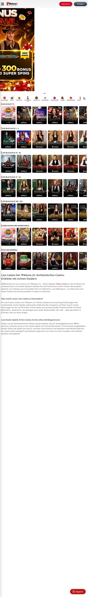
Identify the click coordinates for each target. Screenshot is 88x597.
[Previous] (3, 52)
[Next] (85, 52)
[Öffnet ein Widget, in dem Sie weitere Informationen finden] (78, 592)
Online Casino (62, 284)
